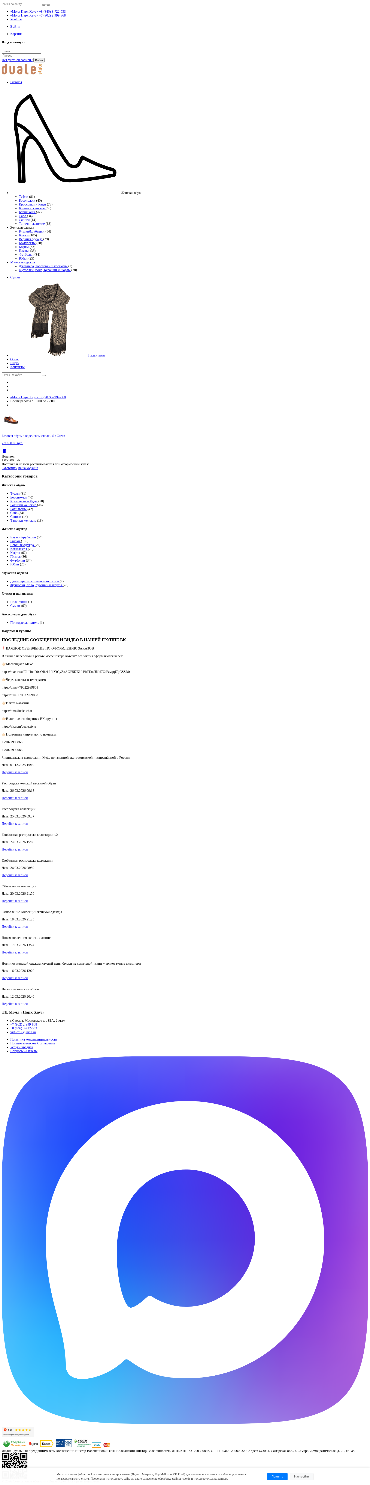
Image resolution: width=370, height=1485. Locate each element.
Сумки (15, 277)
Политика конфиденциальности (33, 1039)
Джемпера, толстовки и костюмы (43, 266)
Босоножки (27, 200)
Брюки (24, 235)
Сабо (23, 216)
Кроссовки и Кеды (33, 204)
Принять (277, 1476)
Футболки (26, 254)
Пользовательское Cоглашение (32, 1043)
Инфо (14, 363)
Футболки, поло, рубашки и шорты (45, 270)
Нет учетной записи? (17, 60)
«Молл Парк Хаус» (38, 11)
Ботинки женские (32, 208)
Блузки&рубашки (32, 231)
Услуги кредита (21, 1047)
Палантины (96, 355)
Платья (24, 250)
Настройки (301, 1476)
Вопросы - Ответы (23, 1051)
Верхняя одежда (31, 239)
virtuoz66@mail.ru (23, 1032)
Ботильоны (27, 212)
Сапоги (25, 220)
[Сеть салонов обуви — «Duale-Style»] (22, 75)
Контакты (17, 367)
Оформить (9, 468)
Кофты (24, 247)
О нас (14, 359)
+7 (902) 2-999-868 (23, 1024)
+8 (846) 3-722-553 (23, 1028)
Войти (39, 60)
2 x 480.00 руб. (12, 443)
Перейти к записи (15, 772)
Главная (16, 82)
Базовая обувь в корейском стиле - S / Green (33, 436)
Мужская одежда (22, 262)
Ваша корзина (28, 468)
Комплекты (27, 243)
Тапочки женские (32, 223)
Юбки (23, 258)
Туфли (24, 196)
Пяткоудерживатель (25, 622)
